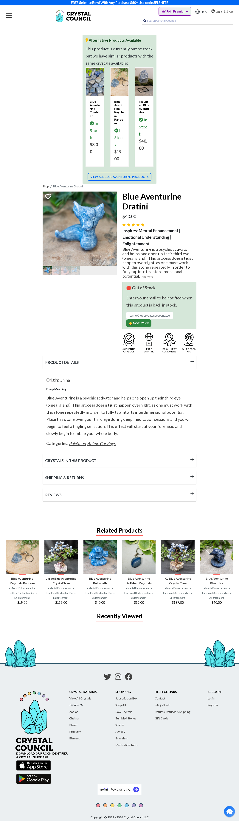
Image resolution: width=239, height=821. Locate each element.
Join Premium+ (177, 11)
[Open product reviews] (133, 225)
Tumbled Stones (125, 718)
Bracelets (121, 738)
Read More (147, 276)
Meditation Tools (126, 745)
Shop (46, 186)
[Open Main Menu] (9, 15)
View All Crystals (80, 698)
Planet (73, 725)
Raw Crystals (123, 711)
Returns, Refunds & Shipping (172, 711)
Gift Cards (161, 718)
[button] (229, 811)
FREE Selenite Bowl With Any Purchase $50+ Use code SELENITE (119, 3)
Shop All (120, 705)
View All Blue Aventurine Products (119, 176)
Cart (232, 11)
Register (212, 705)
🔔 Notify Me (139, 323)
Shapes (119, 725)
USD (204, 12)
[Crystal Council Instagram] (119, 678)
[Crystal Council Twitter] (109, 678)
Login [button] (218, 11)
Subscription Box (126, 698)
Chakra (74, 718)
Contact (160, 698)
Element (74, 738)
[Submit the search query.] (145, 20)
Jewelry (120, 731)
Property (75, 731)
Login (211, 698)
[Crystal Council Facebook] (130, 678)
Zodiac (73, 711)
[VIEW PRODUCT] (22, 556)
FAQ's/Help (162, 705)
